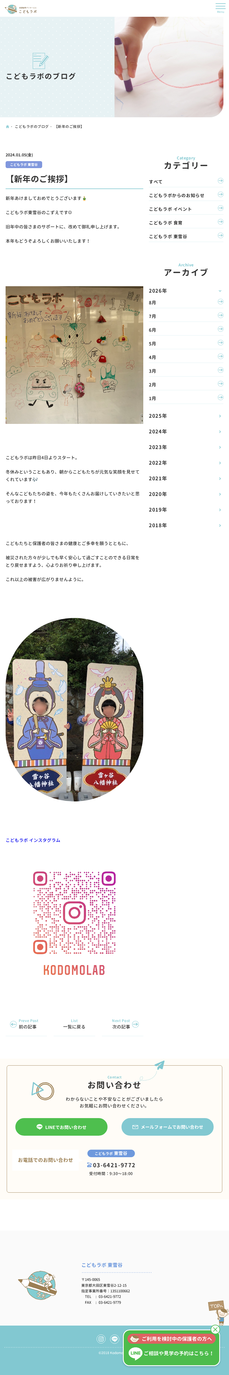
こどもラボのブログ (32, 126)
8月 (152, 303)
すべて (156, 182)
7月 (152, 316)
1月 (152, 398)
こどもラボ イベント (170, 209)
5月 (152, 344)
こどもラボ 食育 (166, 223)
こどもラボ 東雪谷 (24, 164)
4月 (152, 357)
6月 (152, 330)
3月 (152, 371)
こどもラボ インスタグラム (33, 840)
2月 (152, 385)
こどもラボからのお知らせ (177, 195)
